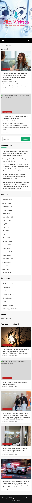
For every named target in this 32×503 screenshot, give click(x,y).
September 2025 (7, 217)
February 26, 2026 (13, 421)
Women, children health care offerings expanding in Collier (14, 160)
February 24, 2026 (13, 454)
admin (5, 81)
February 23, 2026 (13, 489)
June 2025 (5, 227)
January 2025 (6, 245)
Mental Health (6, 68)
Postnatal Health (7, 112)
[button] (3, 40)
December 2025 (7, 206)
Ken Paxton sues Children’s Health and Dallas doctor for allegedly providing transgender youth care (14, 176)
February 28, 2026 (13, 355)
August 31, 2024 (12, 120)
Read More (5, 90)
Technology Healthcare (9, 308)
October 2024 (6, 255)
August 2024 (6, 262)
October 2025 (6, 213)
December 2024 (7, 248)
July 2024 (5, 265)
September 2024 (7, 258)
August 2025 (6, 220)
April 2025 (5, 234)
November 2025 (7, 210)
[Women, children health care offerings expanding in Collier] (16, 370)
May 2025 (5, 231)
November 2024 (7, 252)
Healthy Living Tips (8, 294)
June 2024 (5, 269)
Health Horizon (6, 318)
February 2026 (7, 199)
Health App (6, 287)
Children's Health (7, 284)
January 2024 (6, 272)
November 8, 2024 (13, 81)
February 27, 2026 (13, 386)
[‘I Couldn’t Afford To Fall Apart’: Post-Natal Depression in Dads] (16, 104)
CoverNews (26, 498)
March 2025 (6, 238)
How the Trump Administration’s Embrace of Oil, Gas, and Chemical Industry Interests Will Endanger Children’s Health (15, 153)
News (4, 301)
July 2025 (5, 224)
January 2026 (6, 203)
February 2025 (7, 241)
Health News (6, 291)
